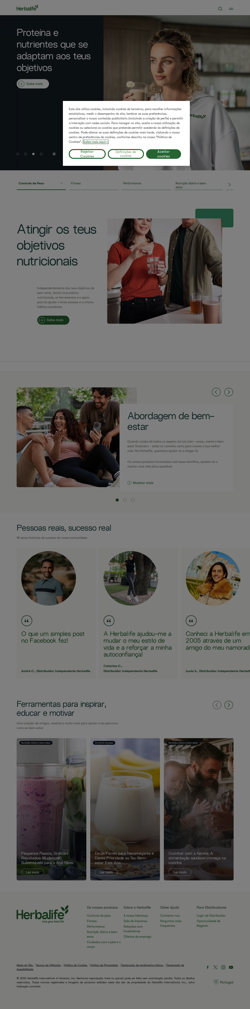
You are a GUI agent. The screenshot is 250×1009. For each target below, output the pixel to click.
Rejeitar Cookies (87, 154)
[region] (126, 133)
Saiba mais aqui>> (95, 142)
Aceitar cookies (163, 154)
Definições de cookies (126, 154)
